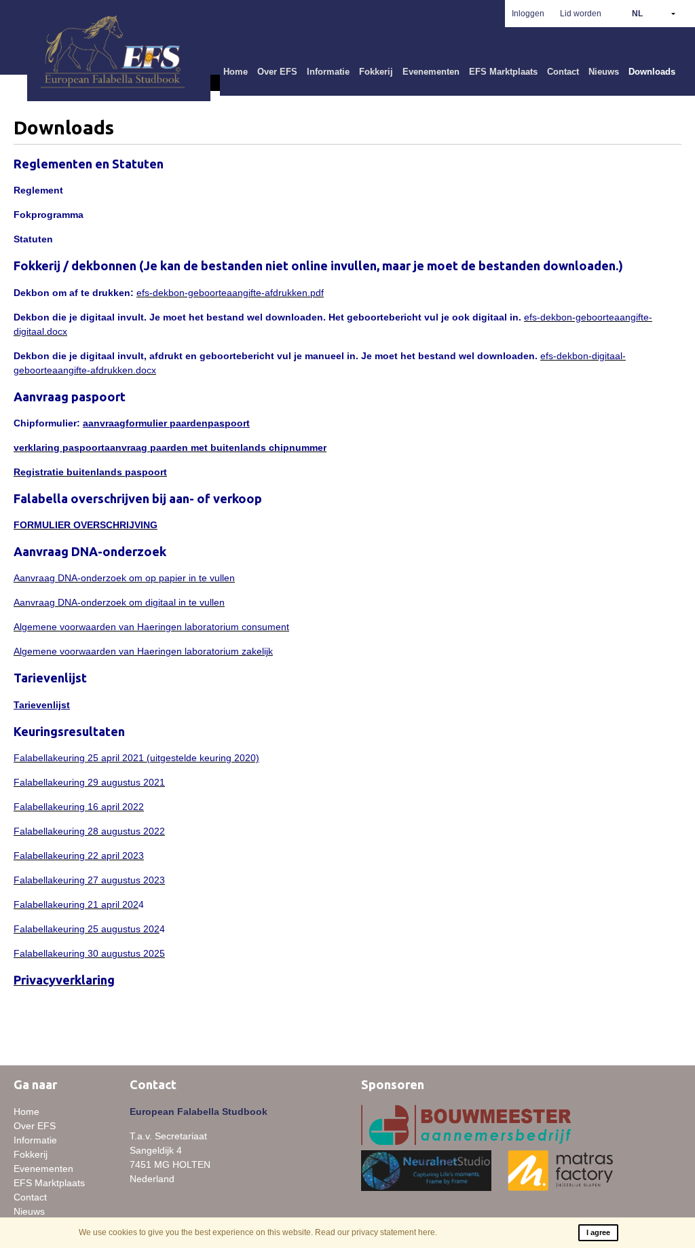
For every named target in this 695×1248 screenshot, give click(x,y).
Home (235, 72)
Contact (563, 72)
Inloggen (528, 13)
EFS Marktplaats (503, 72)
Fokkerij (376, 72)
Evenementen (430, 72)
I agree (598, 1232)
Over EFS (277, 72)
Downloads (651, 72)
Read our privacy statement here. (376, 1232)
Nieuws (603, 72)
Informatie (328, 72)
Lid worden (580, 13)
